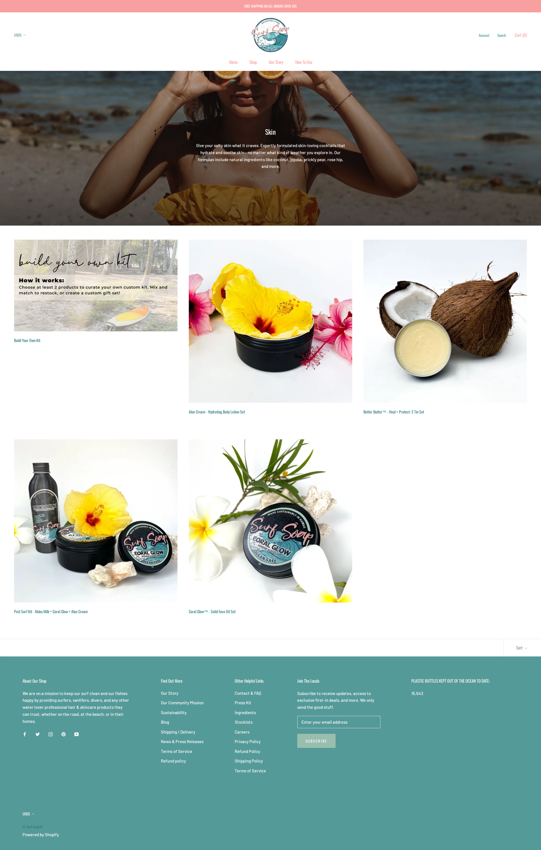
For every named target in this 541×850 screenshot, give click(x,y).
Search (501, 35)
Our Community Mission (182, 702)
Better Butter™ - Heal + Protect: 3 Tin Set (393, 412)
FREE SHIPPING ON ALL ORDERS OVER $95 (270, 6)
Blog (165, 722)
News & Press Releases (182, 741)
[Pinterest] (63, 733)
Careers (242, 731)
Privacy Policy (248, 741)
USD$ (17, 35)
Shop (253, 62)
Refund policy (173, 760)
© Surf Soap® (33, 826)
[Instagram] (50, 733)
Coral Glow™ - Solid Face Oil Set (212, 611)
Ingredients (245, 712)
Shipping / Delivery (178, 731)
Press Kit (243, 702)
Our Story (276, 62)
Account (484, 35)
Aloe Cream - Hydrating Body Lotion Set (217, 412)
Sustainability (174, 712)
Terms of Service (176, 751)
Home (233, 62)
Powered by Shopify (41, 834)
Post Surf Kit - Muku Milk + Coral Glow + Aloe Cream (51, 611)
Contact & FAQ (248, 693)
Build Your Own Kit (27, 340)
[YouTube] (76, 733)
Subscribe (316, 741)
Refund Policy (247, 751)
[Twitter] (38, 733)
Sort (520, 647)
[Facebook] (25, 733)
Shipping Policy (249, 760)
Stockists (243, 722)
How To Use (303, 62)
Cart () (521, 35)
